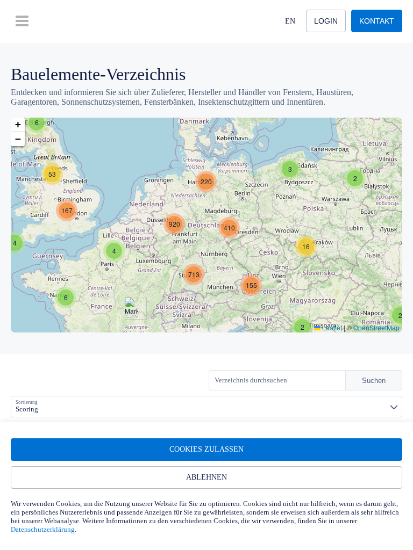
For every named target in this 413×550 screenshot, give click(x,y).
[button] (36, 122)
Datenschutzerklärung (43, 529)
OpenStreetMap (376, 327)
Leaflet (331, 327)
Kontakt (376, 21)
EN (290, 21)
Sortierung (27, 402)
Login (326, 21)
